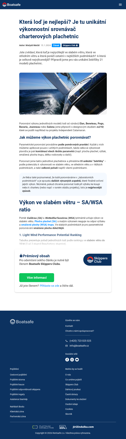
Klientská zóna (17, 411)
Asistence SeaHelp (19, 399)
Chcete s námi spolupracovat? (79, 331)
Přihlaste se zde (49, 285)
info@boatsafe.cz (79, 346)
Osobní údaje (71, 404)
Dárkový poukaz (73, 389)
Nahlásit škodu (17, 406)
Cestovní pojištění (18, 374)
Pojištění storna (17, 379)
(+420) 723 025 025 (80, 341)
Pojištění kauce (17, 384)
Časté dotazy (71, 394)
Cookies (69, 409)
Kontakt (69, 326)
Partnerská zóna (18, 416)
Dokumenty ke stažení (75, 399)
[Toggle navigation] (120, 5)
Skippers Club (71, 384)
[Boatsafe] (21, 321)
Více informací (37, 277)
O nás (68, 374)
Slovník (68, 414)
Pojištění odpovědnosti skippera (25, 389)
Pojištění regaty (17, 394)
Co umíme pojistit (73, 379)
